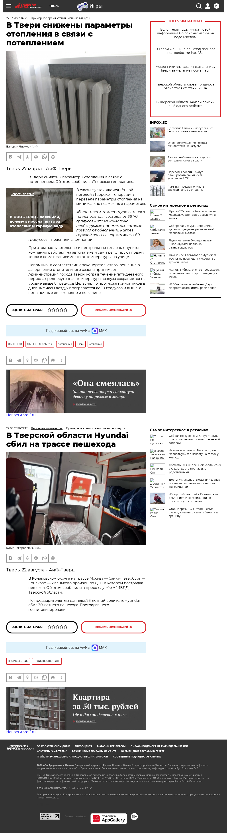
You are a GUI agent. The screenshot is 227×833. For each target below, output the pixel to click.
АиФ (35, 146)
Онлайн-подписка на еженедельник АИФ (159, 746)
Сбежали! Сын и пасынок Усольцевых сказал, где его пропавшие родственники (195, 468)
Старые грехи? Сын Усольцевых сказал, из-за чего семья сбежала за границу (194, 512)
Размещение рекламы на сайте (94, 751)
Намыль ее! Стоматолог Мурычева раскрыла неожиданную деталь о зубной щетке (193, 258)
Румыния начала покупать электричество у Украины (186, 188)
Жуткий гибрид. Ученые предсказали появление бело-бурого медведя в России (195, 273)
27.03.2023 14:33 (16, 18)
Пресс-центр (83, 746)
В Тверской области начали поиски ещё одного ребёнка (185, 104)
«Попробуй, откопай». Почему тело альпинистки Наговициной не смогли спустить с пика (193, 498)
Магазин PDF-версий (111, 746)
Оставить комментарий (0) (113, 310)
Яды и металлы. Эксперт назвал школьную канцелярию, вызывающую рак (191, 244)
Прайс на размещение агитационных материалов (72, 756)
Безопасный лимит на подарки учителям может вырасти (189, 159)
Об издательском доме (53, 746)
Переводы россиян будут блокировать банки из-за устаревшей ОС (185, 175)
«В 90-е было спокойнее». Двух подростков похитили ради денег (192, 286)
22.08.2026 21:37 (16, 428)
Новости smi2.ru (21, 415)
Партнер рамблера (75, 816)
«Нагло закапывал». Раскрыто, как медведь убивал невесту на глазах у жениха (194, 454)
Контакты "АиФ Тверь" (52, 751)
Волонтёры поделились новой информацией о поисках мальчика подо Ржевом (185, 33)
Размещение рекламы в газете (142, 751)
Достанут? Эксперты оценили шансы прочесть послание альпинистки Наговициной (194, 483)
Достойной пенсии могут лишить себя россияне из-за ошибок (191, 130)
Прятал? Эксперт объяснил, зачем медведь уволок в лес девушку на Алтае (192, 215)
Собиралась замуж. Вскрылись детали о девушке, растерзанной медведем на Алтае (192, 229)
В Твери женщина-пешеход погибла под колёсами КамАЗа (185, 51)
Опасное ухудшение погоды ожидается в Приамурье (187, 144)
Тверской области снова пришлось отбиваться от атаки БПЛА (185, 86)
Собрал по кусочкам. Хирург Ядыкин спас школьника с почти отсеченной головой (194, 439)
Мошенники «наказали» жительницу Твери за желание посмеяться (185, 68)
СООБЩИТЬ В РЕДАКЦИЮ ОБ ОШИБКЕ (137, 756)
